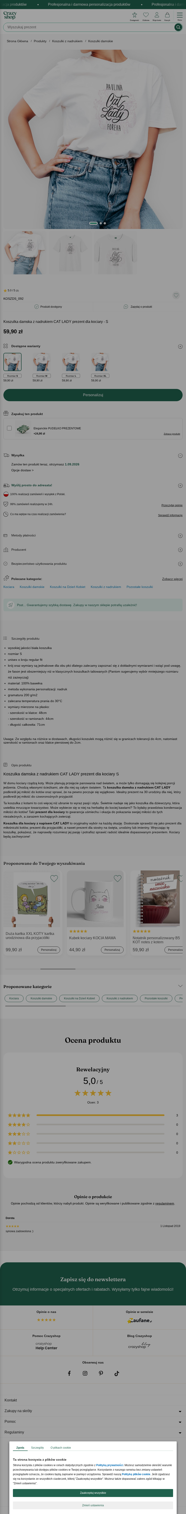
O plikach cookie (61, 1447)
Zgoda (20, 1447)
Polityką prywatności (109, 1465)
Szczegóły (37, 1447)
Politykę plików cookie (136, 1474)
